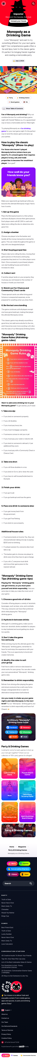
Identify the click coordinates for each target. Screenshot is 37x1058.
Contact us (5, 1018)
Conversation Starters (13, 951)
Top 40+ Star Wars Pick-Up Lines (13, 959)
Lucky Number (6, 934)
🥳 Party (10, 97)
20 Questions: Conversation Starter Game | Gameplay (16, 971)
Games (4, 923)
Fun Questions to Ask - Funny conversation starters (12, 966)
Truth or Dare (6, 899)
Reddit (14, 736)
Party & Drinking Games (17, 850)
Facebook (13, 727)
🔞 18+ (25, 102)
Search (8, 883)
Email (25, 736)
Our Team (4, 1022)
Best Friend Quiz (7, 927)
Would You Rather (7, 913)
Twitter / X (13, 732)
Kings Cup (5, 916)
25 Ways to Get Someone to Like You (14, 976)
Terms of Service (7, 1030)
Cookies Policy (6, 1038)
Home (11, 847)
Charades (5, 909)
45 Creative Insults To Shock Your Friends (16, 955)
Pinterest (26, 727)
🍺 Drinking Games (23, 97)
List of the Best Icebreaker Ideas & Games (16, 962)
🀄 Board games (14, 102)
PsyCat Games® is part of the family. (15, 1046)
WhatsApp (27, 732)
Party (4, 895)
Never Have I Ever (7, 903)
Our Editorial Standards (9, 1026)
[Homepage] (3, 3)
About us (4, 1014)
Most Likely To (6, 906)
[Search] (33, 4)
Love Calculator (7, 944)
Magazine (22, 847)
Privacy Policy (6, 1034)
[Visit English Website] (11, 986)
